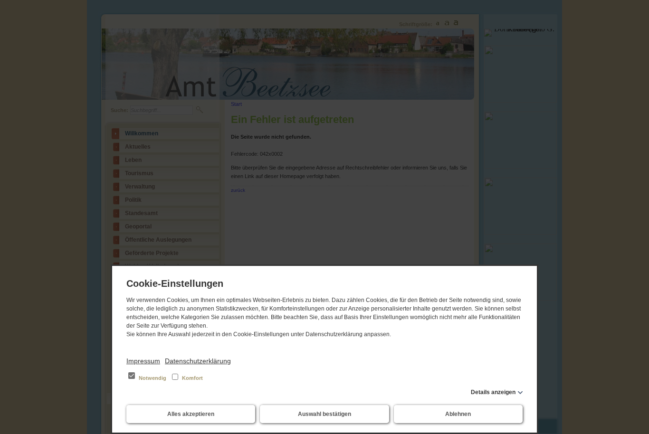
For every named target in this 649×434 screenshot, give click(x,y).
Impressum (143, 361)
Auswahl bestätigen (324, 414)
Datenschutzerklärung (198, 361)
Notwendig (152, 378)
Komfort (192, 378)
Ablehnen (458, 414)
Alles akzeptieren (190, 414)
